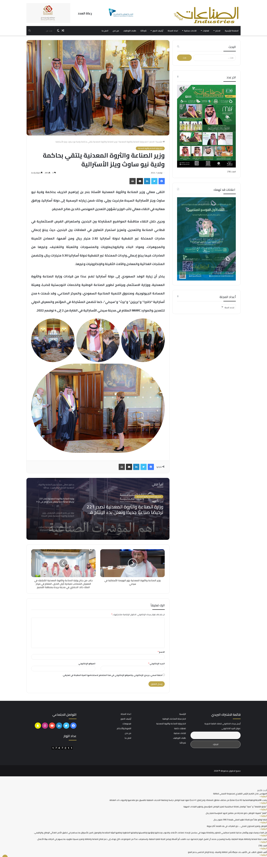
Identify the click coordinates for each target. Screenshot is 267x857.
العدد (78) (231, 171)
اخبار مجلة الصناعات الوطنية (174, 719)
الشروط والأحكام (124, 728)
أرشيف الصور (158, 31)
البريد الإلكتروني (156, 663)
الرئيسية (159, 142)
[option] (98, 509)
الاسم (161, 652)
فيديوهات (126, 724)
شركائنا (143, 31)
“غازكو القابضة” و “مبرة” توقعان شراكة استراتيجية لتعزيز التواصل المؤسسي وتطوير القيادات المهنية (225, 806)
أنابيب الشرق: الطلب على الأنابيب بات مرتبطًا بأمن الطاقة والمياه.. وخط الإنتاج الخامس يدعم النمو (227, 852)
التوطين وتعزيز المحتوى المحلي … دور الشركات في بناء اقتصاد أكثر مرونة (237, 826)
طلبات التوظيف (129, 31)
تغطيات (206, 31)
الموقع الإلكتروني (86, 663)
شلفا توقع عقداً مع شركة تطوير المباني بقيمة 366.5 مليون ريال (240, 819)
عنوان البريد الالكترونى (231, 728)
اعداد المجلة (173, 31)
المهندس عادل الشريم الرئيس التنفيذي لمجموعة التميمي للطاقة (240, 793)
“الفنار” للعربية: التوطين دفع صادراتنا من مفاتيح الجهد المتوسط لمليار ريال (236, 813)
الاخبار (217, 31)
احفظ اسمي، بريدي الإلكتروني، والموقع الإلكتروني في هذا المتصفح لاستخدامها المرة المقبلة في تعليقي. (112, 675)
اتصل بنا (105, 31)
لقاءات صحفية (190, 31)
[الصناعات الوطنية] (206, 15)
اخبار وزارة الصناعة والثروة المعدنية (133, 142)
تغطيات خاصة (180, 728)
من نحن (116, 31)
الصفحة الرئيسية (231, 31)
